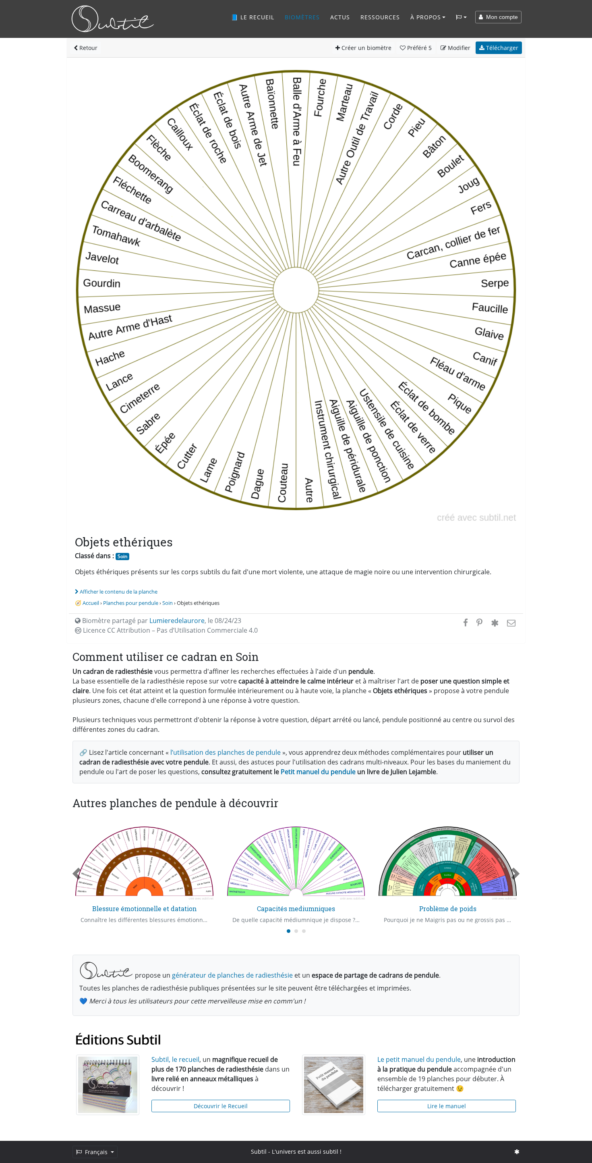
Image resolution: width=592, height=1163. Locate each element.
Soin (122, 556)
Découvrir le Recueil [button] (221, 1106)
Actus (340, 17)
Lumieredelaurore (177, 620)
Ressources (380, 17)
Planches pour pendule (130, 602)
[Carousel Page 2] (296, 931)
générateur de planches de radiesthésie (232, 975)
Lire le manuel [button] (446, 1106)
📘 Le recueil (252, 17)
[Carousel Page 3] (304, 931)
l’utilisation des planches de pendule (225, 752)
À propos (425, 17)
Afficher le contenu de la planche (118, 591)
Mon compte (500, 17)
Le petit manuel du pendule (419, 1059)
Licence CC (169, 630)
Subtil (259, 1151)
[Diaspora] (495, 622)
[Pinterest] (479, 622)
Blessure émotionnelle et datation (144, 908)
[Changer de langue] (461, 17)
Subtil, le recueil (175, 1059)
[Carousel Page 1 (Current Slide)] (288, 931)
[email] (510, 622)
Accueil (91, 602)
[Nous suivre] (517, 1151)
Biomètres (302, 17)
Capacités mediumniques (296, 908)
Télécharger (501, 48)
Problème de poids (447, 908)
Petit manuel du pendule (318, 771)
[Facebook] (465, 622)
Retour (87, 48)
